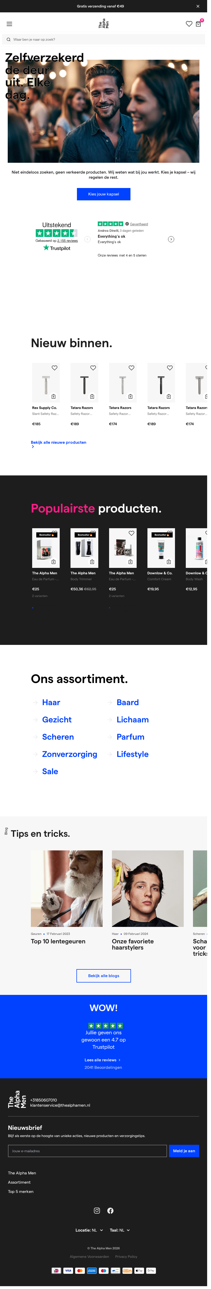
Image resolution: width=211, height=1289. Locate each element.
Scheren (199, 934)
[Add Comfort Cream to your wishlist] (170, 533)
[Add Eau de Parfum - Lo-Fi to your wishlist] (131, 533)
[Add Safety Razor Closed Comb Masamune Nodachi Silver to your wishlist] (131, 368)
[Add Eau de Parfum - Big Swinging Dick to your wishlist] (54, 533)
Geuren (36, 934)
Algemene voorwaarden (89, 1256)
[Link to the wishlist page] (189, 24)
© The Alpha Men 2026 (103, 1248)
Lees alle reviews (100, 1060)
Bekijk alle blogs (103, 976)
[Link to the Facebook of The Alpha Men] (110, 1211)
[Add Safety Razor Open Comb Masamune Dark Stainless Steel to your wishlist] (93, 368)
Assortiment (19, 1182)
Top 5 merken (20, 1191)
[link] (58, 444)
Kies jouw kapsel (103, 194)
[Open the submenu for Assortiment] (197, 1182)
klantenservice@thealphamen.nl (60, 1105)
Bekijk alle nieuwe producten (58, 442)
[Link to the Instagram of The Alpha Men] (97, 1211)
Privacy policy (126, 1256)
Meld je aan (184, 1151)
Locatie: (84, 1230)
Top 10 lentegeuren (58, 941)
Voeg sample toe (47, 607)
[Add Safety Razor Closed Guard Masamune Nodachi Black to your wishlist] (170, 368)
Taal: (114, 1230)
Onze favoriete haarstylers (133, 944)
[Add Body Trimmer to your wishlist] (93, 533)
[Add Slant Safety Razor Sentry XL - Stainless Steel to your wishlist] (54, 368)
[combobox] (102, 39)
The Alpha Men (22, 1173)
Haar (115, 934)
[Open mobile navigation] (9, 24)
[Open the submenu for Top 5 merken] (197, 1191)
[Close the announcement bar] (198, 6)
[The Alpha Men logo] (104, 23)
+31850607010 (43, 1100)
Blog (6, 831)
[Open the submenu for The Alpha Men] (197, 1173)
